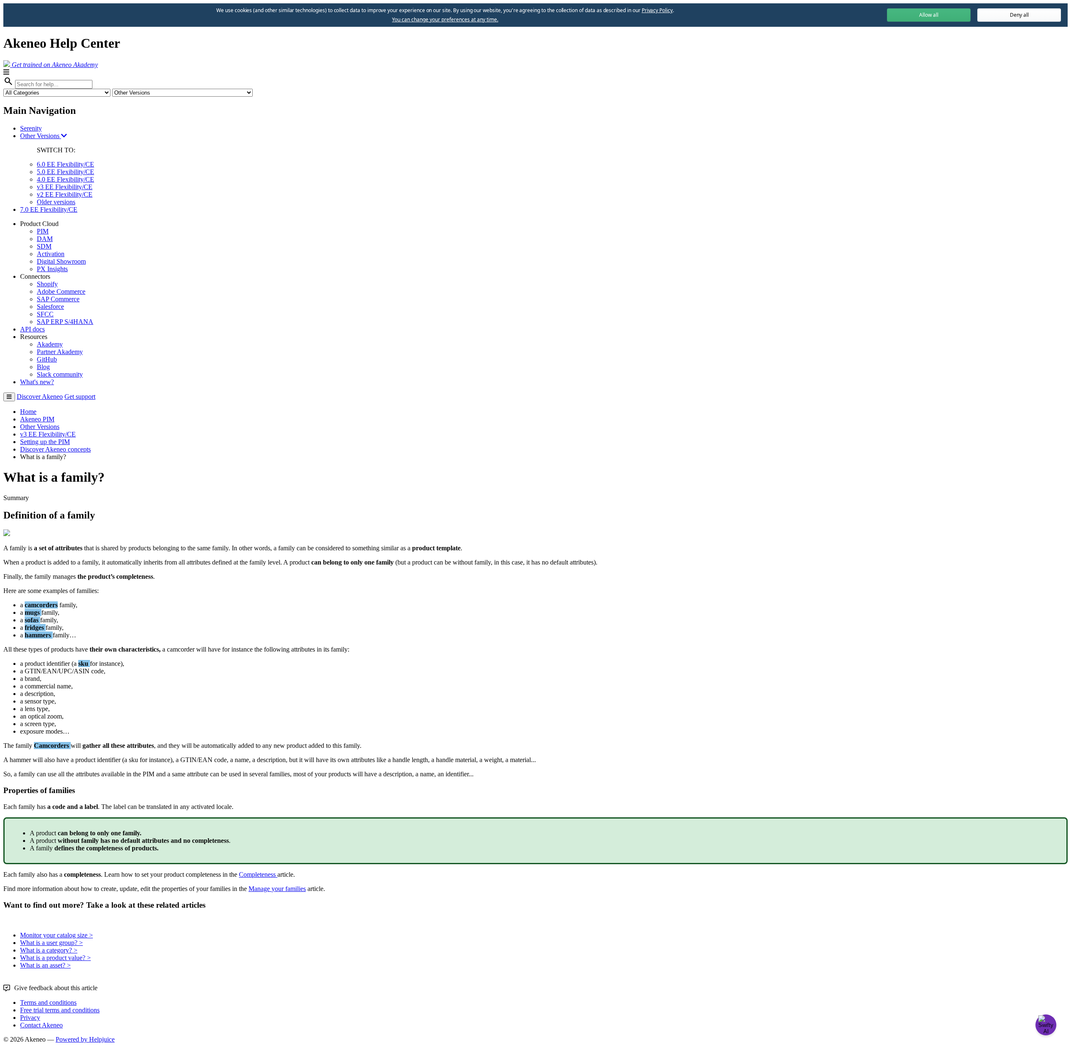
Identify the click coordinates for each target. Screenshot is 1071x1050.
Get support (79, 396)
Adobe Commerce (61, 291)
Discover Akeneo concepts (55, 449)
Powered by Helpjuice (85, 1039)
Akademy (50, 344)
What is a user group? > (51, 942)
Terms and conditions (48, 1002)
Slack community (60, 374)
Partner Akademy (60, 351)
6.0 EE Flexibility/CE (65, 164)
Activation (50, 253)
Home (28, 411)
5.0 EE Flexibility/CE (65, 171)
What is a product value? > (55, 957)
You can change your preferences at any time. (445, 19)
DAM (45, 238)
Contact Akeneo (41, 1025)
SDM (44, 246)
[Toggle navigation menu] (9, 397)
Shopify (47, 284)
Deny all (1019, 14)
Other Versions (40, 135)
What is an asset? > (45, 965)
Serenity (31, 128)
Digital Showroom (61, 261)
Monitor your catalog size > (56, 935)
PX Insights (52, 268)
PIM (43, 231)
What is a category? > (48, 950)
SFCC (45, 314)
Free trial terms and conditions (60, 1010)
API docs (32, 329)
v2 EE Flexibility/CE (64, 194)
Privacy (30, 1017)
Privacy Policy (657, 10)
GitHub (47, 359)
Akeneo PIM (37, 419)
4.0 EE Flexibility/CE (65, 179)
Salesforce (50, 306)
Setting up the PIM (45, 441)
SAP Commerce (58, 299)
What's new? (37, 381)
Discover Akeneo (40, 396)
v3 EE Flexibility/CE (64, 186)
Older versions (56, 201)
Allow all (928, 14)
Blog (43, 366)
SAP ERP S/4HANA (65, 321)
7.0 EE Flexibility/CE (48, 209)
